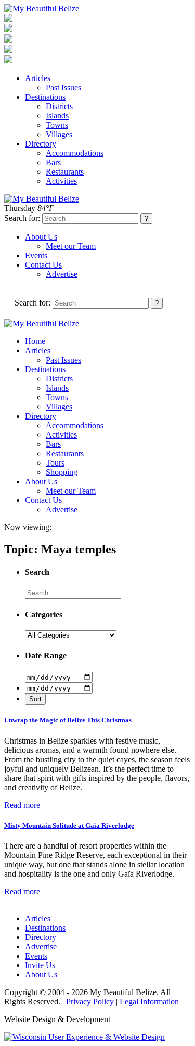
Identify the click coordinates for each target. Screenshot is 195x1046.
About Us (41, 236)
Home (35, 341)
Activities (61, 181)
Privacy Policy (90, 1001)
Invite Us (40, 965)
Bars (53, 162)
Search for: (22, 218)
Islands (57, 115)
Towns (57, 125)
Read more (22, 805)
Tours (55, 462)
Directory (40, 143)
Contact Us (43, 264)
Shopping (61, 472)
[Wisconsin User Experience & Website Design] (84, 1036)
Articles (37, 78)
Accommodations (74, 153)
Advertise (61, 274)
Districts (59, 106)
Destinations (45, 96)
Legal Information (149, 1001)
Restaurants (65, 171)
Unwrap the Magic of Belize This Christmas (68, 720)
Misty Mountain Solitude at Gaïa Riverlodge (69, 825)
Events (36, 255)
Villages (59, 134)
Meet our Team (71, 246)
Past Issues (63, 87)
